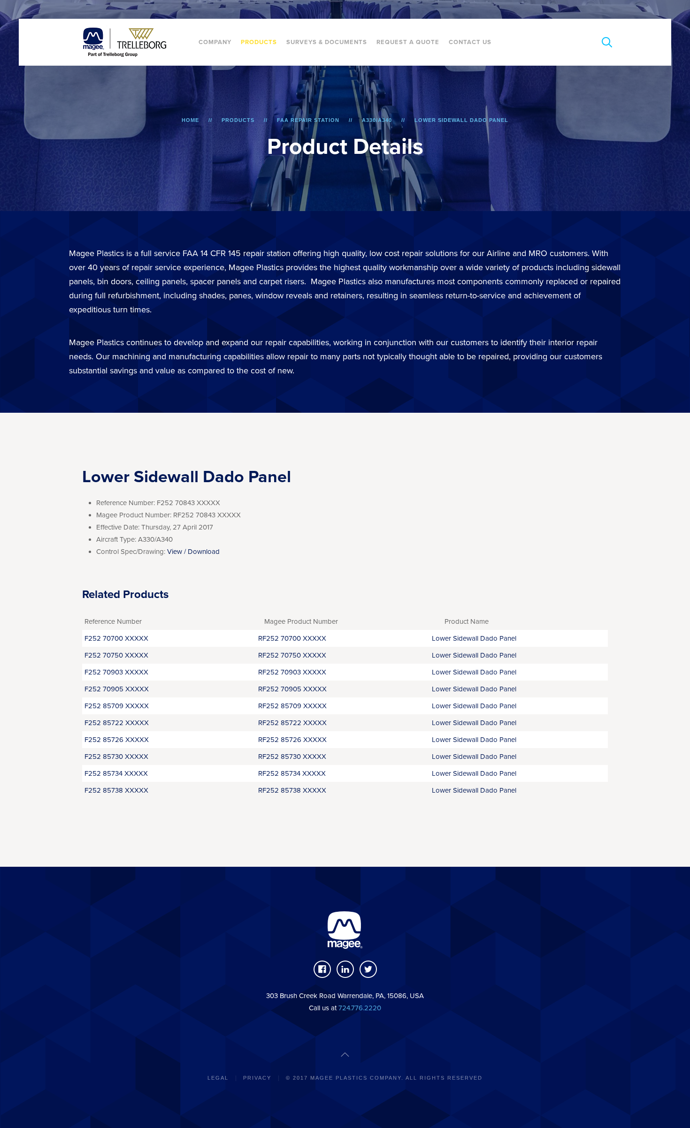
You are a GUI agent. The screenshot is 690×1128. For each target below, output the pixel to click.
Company (215, 42)
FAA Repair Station (308, 120)
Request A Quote (407, 42)
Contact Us (470, 42)
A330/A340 (377, 120)
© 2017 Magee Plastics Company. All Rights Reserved (384, 1078)
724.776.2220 (359, 1008)
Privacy (257, 1078)
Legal (218, 1078)
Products (259, 42)
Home (190, 120)
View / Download (193, 551)
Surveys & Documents (326, 42)
